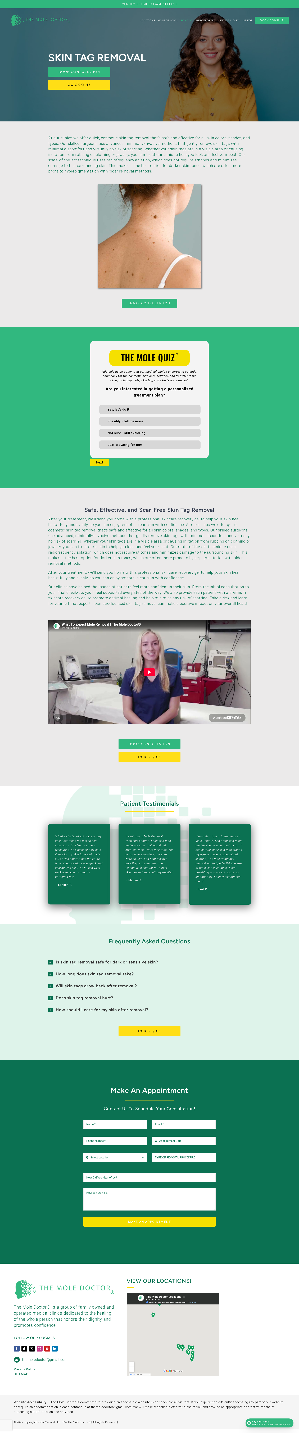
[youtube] (47, 1349)
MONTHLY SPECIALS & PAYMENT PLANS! (149, 4)
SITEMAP (21, 1374)
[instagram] (40, 1349)
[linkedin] (55, 1349)
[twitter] (32, 1349)
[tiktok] (24, 1349)
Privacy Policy (24, 1369)
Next (99, 462)
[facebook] (17, 1349)
